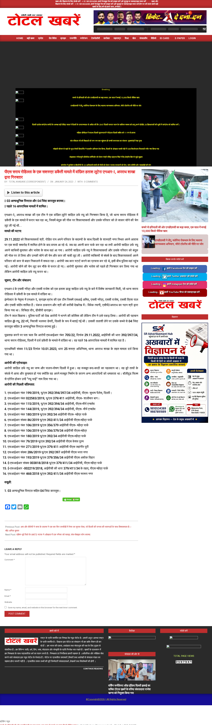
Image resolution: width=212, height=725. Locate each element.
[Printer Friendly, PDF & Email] (71, 499)
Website (8, 602)
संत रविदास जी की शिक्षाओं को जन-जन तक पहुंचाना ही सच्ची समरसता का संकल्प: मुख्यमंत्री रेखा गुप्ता (106, 141)
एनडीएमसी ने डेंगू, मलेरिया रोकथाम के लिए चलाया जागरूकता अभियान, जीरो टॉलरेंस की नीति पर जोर (106, 105)
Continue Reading (93, 668)
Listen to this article (25, 192)
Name (8, 590)
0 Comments (91, 181)
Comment (10, 560)
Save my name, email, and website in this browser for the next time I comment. (42, 607)
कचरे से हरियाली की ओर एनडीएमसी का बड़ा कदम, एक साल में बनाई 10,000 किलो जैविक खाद (106, 97)
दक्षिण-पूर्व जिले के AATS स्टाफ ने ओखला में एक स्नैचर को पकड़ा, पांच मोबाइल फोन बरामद (53, 534)
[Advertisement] (106, 65)
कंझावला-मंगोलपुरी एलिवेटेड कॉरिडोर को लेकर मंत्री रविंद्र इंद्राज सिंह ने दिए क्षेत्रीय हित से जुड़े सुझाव (106, 157)
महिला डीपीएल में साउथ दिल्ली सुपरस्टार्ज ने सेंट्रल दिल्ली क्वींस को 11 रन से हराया (106, 133)
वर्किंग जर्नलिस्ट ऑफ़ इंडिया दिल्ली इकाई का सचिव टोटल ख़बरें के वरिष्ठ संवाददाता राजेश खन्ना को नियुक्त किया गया (129, 689)
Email (8, 596)
